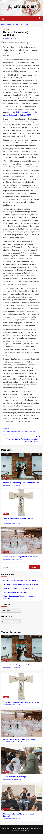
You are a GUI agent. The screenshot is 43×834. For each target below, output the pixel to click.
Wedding (5, 29)
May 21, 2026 (16, 523)
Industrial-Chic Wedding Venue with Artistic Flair (21, 483)
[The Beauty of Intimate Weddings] (21, 760)
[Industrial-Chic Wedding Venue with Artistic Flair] (21, 466)
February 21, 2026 (17, 559)
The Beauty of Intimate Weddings (15, 592)
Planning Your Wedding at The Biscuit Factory (20, 557)
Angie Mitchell (8, 38)
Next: (23, 439)
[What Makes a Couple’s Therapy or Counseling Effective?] (21, 798)
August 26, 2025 (17, 779)
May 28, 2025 (16, 818)
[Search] (39, 18)
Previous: (20, 431)
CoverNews (16, 831)
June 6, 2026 (16, 485)
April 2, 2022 (18, 38)
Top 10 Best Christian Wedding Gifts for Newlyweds (21, 584)
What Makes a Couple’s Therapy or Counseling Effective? (19, 597)
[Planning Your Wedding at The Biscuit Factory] (21, 540)
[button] (3, 18)
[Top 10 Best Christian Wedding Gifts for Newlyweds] (21, 502)
